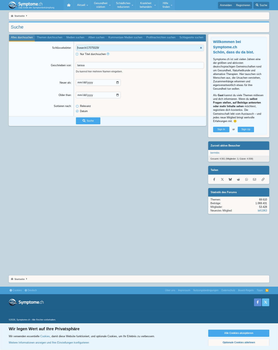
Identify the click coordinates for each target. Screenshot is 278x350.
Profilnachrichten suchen (160, 37)
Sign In (221, 129)
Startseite (69, 5)
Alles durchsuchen (22, 37)
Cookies (17, 290)
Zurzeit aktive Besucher (225, 145)
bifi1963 (262, 210)
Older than (65, 95)
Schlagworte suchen (191, 37)
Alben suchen (96, 37)
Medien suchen (75, 37)
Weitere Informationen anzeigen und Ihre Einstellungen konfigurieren (49, 342)
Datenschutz (228, 290)
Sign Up (245, 129)
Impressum (184, 290)
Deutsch (32, 290)
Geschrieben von (61, 65)
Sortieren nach (62, 106)
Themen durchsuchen (49, 37)
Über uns (170, 290)
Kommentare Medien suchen (125, 37)
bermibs (214, 152)
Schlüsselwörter (61, 47)
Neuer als (65, 82)
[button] (82, 5)
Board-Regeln (246, 290)
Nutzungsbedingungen (206, 290)
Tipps (260, 290)
